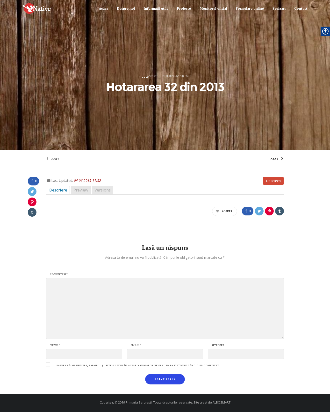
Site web (217, 345)
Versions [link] (102, 190)
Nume (55, 345)
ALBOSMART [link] (221, 402)
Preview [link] (80, 190)
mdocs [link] (143, 76)
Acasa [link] (152, 76)
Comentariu (59, 274)
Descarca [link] (273, 180)
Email (136, 345)
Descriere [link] (58, 190)
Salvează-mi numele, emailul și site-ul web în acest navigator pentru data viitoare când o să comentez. (138, 365)
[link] (40, 8)
